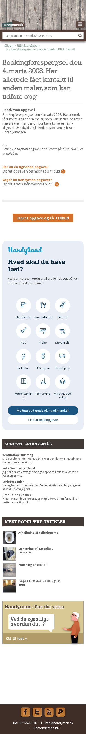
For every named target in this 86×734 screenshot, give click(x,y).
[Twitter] (37, 712)
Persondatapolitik (46, 728)
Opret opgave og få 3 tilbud (43, 218)
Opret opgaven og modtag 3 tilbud (31, 171)
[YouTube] (49, 712)
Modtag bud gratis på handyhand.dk (43, 410)
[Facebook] (25, 712)
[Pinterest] (61, 712)
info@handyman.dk (59, 723)
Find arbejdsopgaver (43, 420)
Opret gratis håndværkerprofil (27, 184)
